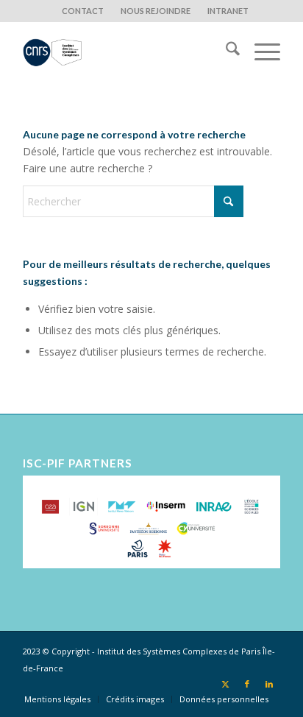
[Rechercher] (225, 50)
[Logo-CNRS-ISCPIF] (126, 50)
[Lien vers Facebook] (247, 684)
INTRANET (228, 10)
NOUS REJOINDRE (155, 10)
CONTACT (83, 10)
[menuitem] (83, 11)
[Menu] (260, 50)
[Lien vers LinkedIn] (269, 684)
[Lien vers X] (225, 684)
